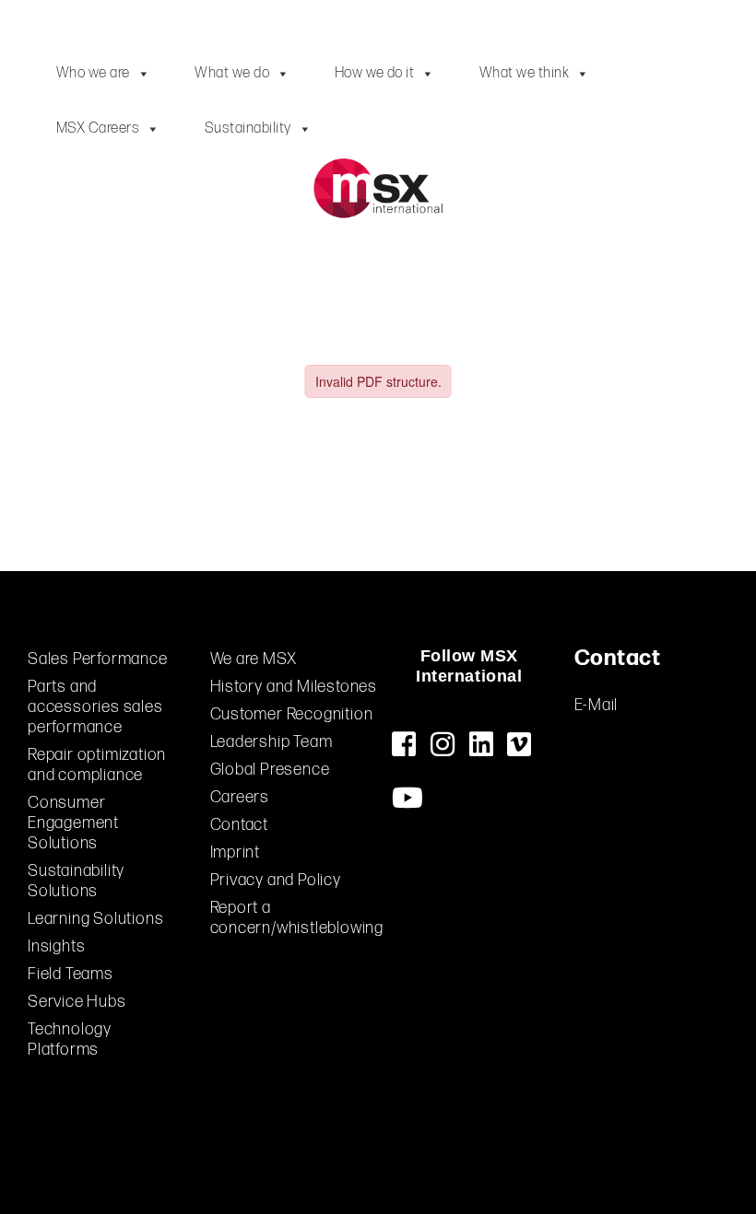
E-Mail (596, 705)
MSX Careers (97, 128)
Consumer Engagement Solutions (73, 823)
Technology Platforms (70, 1039)
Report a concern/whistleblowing (297, 918)
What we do (232, 73)
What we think (524, 73)
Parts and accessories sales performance (95, 707)
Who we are (93, 73)
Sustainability (248, 128)
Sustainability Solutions (76, 881)
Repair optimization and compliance (97, 765)
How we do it (375, 73)
